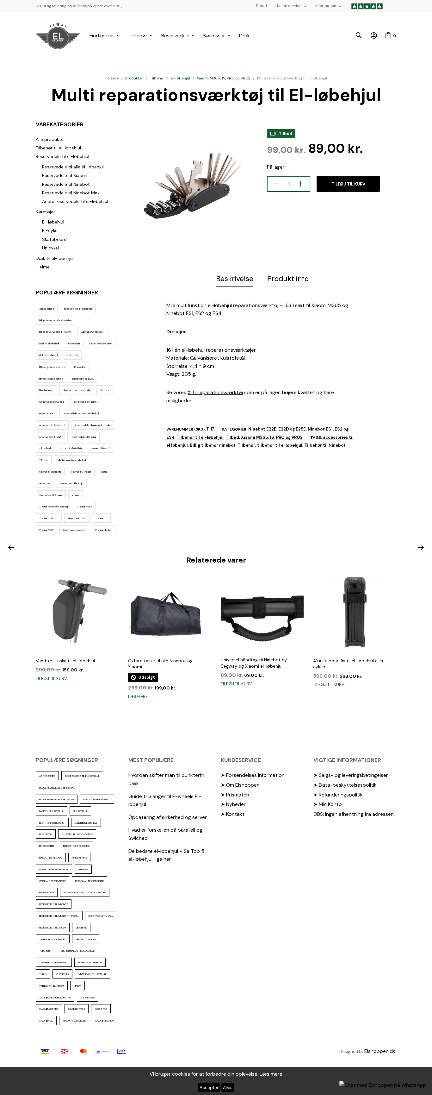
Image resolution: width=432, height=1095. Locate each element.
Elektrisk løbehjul (48, 355)
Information (325, 5)
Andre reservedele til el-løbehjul (75, 201)
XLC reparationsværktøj (215, 392)
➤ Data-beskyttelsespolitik (345, 785)
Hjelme (43, 267)
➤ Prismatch (235, 794)
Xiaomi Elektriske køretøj (53, 506)
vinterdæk (45, 483)
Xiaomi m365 (84, 506)
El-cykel (50, 230)
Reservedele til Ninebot (66, 184)
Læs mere (138, 697)
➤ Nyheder (233, 804)
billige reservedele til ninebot (55, 320)
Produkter (134, 78)
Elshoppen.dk (379, 1051)
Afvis (227, 1087)
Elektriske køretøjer (100, 343)
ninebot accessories (51, 378)
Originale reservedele (52, 401)
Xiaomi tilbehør (103, 530)
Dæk (244, 35)
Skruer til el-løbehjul (71, 448)
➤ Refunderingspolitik (338, 794)
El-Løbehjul (74, 343)
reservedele (46, 413)
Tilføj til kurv (348, 184)
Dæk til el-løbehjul (55, 258)
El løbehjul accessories (52, 366)
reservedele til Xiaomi (83, 436)
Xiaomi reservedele (74, 530)
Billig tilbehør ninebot (92, 331)
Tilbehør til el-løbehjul (170, 78)
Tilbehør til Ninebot (81, 471)
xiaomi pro (101, 518)
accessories (46, 308)
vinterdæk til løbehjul (71, 483)
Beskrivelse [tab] (234, 278)
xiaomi (75, 495)
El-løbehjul (53, 222)
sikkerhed (45, 448)
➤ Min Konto (327, 804)
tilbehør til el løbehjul (50, 471)
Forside (112, 78)
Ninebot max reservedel (76, 390)
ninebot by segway (83, 378)
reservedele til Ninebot (52, 425)
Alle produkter (50, 139)
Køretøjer (214, 35)
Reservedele (175, 35)
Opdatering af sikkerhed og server (167, 817)
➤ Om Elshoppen (240, 785)
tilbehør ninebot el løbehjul (72, 460)
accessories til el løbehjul (78, 308)
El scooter (79, 366)
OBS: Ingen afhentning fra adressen (353, 814)
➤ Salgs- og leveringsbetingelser (350, 775)
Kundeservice (289, 5)
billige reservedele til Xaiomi (55, 331)
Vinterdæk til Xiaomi (50, 495)
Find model (101, 35)
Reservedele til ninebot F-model (92, 425)
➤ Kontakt (232, 814)
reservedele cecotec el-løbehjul (81, 413)
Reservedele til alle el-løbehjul (73, 167)
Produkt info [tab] (288, 278)
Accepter (209, 1087)
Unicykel (50, 248)
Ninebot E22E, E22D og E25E (277, 429)
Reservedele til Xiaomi (64, 175)
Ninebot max (46, 390)
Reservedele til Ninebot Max (71, 193)
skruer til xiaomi (100, 448)
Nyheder (104, 390)
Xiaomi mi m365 (77, 518)
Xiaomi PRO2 (46, 530)
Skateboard (54, 239)
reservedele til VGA (50, 436)
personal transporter (86, 401)
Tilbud (261, 5)
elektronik (72, 355)
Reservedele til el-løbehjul (62, 156)
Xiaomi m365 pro (48, 518)
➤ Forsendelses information (253, 775)
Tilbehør (137, 35)
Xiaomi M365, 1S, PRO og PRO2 (223, 78)
